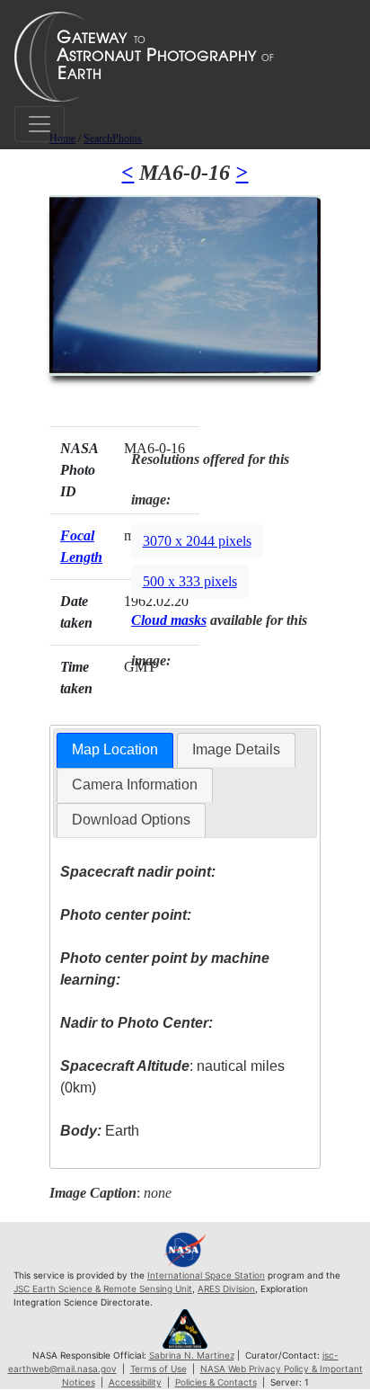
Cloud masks (169, 620)
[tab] (115, 750)
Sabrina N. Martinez (191, 1355)
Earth (99, 1130)
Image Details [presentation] (236, 749)
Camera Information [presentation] (135, 784)
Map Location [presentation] (115, 749)
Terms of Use (158, 1368)
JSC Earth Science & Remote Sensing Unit (102, 1288)
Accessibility (135, 1382)
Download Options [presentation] (131, 819)
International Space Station (206, 1275)
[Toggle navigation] (39, 124)
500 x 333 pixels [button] (190, 581)
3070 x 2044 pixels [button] (197, 540)
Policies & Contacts (216, 1382)
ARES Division (226, 1288)
